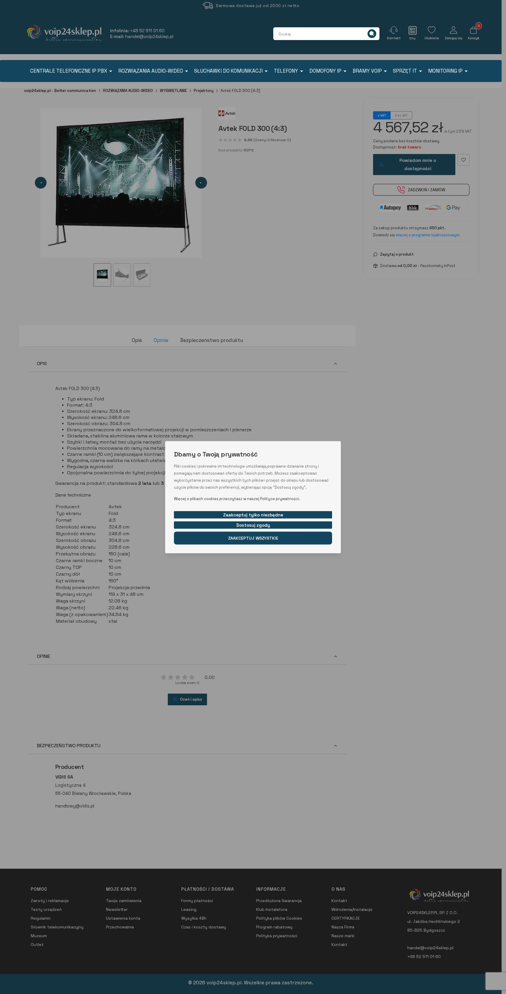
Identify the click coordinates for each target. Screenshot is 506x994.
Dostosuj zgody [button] (253, 525)
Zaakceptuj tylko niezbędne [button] (253, 514)
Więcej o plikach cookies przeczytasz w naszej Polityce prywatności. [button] (237, 498)
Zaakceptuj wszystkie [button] (253, 537)
